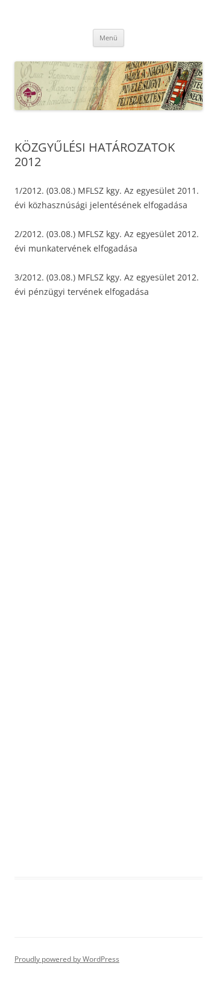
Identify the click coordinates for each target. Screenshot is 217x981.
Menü (108, 37)
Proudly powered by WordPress (66, 959)
